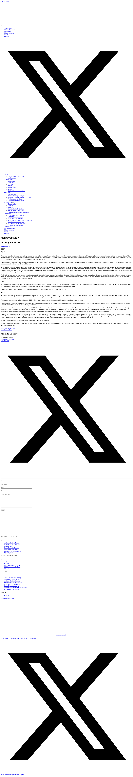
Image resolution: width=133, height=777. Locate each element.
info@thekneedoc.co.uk (7, 339)
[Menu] (1, 25)
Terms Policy (33, 638)
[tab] (66, 248)
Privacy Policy (5, 638)
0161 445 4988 (5, 341)
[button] (66, 170)
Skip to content (5, 1)
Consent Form (15, 638)
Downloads (24, 638)
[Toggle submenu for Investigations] (13, 202)
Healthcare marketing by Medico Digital (12, 774)
